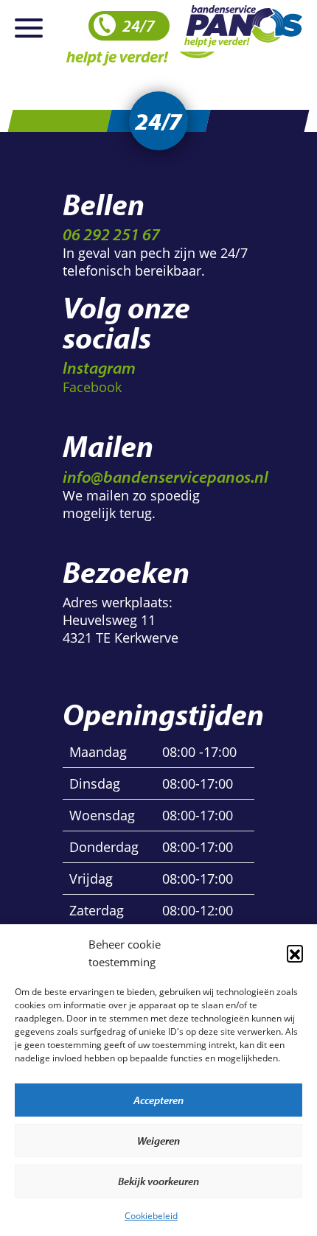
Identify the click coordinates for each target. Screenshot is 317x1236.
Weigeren (158, 1141)
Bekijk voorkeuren (158, 1181)
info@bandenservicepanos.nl (165, 476)
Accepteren (158, 1100)
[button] (295, 953)
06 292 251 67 (111, 234)
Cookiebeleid (151, 1215)
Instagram (99, 367)
